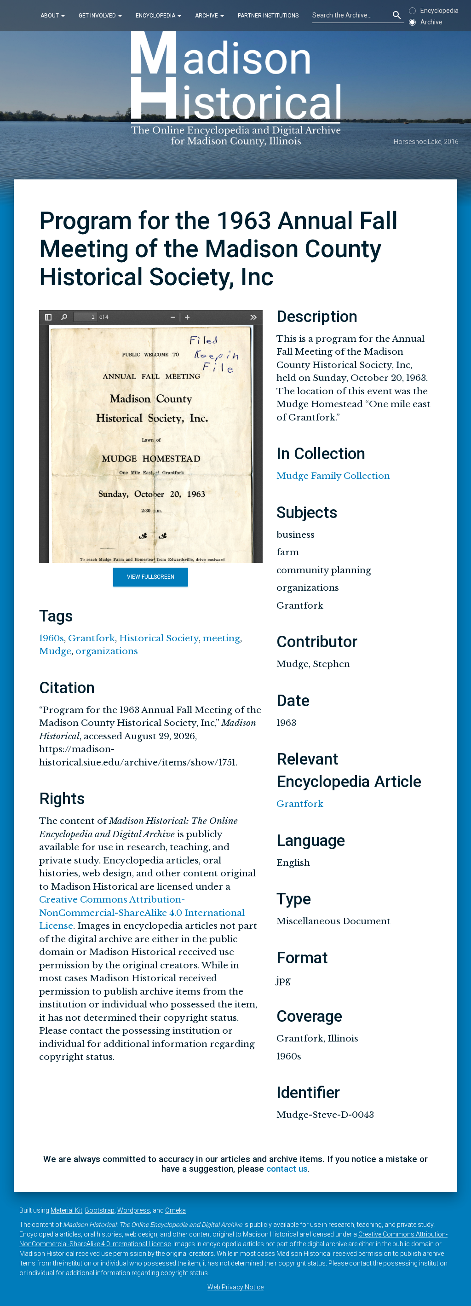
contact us (287, 1168)
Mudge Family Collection (333, 476)
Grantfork (91, 638)
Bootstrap (100, 1210)
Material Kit (66, 1210)
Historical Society (159, 638)
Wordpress (133, 1210)
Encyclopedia (156, 15)
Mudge (55, 651)
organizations (106, 651)
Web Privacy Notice (235, 1287)
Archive (207, 15)
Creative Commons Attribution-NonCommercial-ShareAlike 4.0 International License (142, 912)
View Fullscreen (150, 577)
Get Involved (98, 15)
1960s (51, 638)
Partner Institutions (268, 15)
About (50, 15)
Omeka (175, 1210)
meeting (221, 638)
